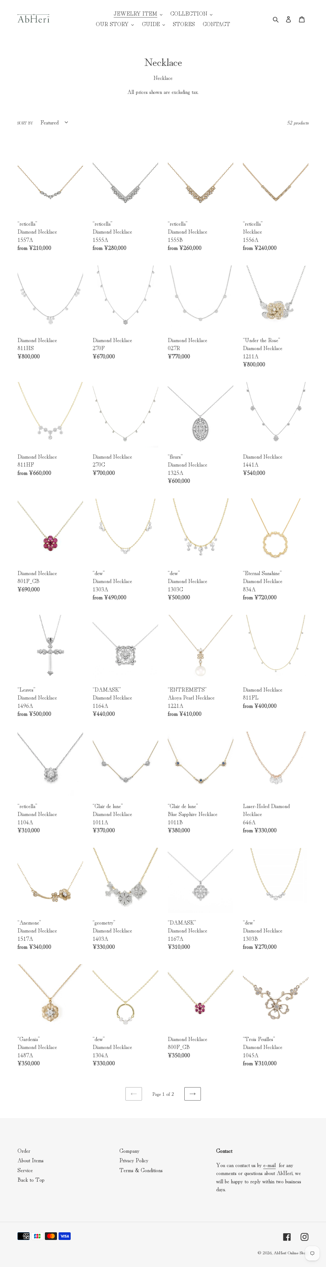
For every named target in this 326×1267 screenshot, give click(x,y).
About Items (31, 1160)
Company (129, 1150)
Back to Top (31, 1179)
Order (24, 1150)
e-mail (269, 1165)
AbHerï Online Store (290, 1252)
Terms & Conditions (141, 1170)
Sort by (25, 122)
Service (25, 1170)
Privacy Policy (133, 1160)
